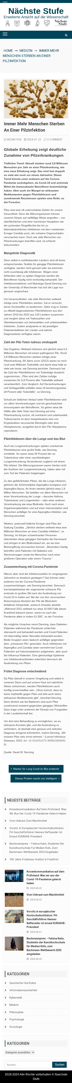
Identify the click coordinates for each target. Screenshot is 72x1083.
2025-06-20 (36, 959)
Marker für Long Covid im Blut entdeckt (36, 768)
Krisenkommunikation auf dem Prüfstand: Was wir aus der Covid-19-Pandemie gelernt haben (37, 811)
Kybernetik (15, 997)
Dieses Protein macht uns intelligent (36, 778)
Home (8, 50)
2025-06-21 (36, 932)
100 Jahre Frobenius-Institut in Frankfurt (34, 859)
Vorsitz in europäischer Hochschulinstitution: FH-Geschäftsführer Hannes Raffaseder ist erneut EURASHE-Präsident (36, 832)
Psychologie (16, 1019)
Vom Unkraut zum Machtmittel (28, 820)
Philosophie (16, 1012)
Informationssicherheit (23, 990)
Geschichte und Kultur (22, 983)
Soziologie (15, 1026)
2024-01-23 (34, 139)
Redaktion (14, 139)
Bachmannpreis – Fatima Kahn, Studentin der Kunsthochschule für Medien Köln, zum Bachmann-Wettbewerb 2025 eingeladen (36, 848)
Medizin (26, 50)
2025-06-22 (36, 888)
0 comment (55, 139)
